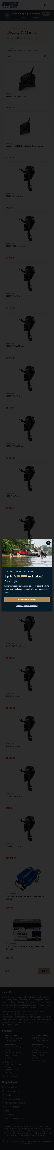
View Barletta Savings (27, 599)
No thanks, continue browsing (27, 606)
